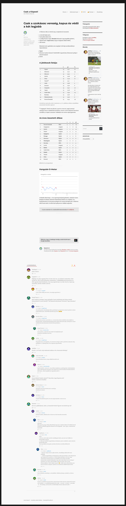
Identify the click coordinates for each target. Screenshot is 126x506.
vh (24, 35)
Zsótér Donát (26, 45)
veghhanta (41, 433)
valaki (44, 421)
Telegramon (62, 251)
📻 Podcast (91, 12)
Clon (46, 434)
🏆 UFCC (83, 12)
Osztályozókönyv (27, 39)
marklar (43, 357)
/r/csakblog (99, 12)
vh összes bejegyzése (73, 251)
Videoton (31, 43)
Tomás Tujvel (26, 43)
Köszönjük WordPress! (48, 500)
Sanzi (43, 386)
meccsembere (31, 42)
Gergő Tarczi (44, 308)
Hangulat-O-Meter (28, 40)
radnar (37, 338)
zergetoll (34, 276)
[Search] (100, 128)
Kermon (43, 412)
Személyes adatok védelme (36, 500)
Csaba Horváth (39, 355)
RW (36, 288)
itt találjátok (70, 209)
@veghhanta (90, 39)
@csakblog (94, 37)
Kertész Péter (39, 316)
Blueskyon (64, 249)
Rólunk (64, 12)
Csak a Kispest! (31, 12)
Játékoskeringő (74, 12)
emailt (68, 249)
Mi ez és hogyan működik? (89, 40)
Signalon (56, 251)
